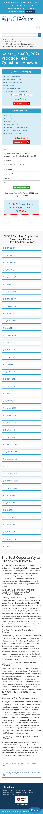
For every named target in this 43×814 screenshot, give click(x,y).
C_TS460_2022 (11, 444)
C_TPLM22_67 (10, 299)
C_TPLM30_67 (10, 262)
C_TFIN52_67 (10, 248)
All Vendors (16, 790)
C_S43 (7, 546)
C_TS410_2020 (10, 321)
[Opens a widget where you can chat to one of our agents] (35, 810)
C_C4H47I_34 (10, 532)
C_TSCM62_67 (10, 277)
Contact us (8, 792)
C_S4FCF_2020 (11, 386)
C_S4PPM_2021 (10, 415)
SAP (11, 40)
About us (20, 792)
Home (5, 40)
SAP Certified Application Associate (17, 42)
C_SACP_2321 (10, 517)
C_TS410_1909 (10, 393)
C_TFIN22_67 (10, 255)
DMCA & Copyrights (11, 795)
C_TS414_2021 (10, 423)
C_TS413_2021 (10, 379)
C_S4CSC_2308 (11, 466)
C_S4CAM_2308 (11, 452)
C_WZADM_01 (10, 430)
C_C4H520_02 (10, 306)
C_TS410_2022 (10, 503)
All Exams (28, 790)
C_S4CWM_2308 (11, 481)
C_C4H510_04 (10, 328)
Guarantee (31, 792)
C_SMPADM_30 (10, 284)
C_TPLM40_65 (10, 270)
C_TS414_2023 (10, 539)
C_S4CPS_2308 (11, 488)
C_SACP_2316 (10, 495)
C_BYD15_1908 (10, 292)
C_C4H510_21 (10, 364)
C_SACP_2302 (10, 437)
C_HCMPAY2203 (11, 372)
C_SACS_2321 (10, 525)
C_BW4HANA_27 (11, 343)
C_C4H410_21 (10, 350)
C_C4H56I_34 (10, 510)
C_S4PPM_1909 (11, 313)
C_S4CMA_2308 (11, 459)
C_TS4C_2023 (10, 408)
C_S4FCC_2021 (10, 401)
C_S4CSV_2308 (11, 474)
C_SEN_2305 (9, 357)
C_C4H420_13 (10, 335)
